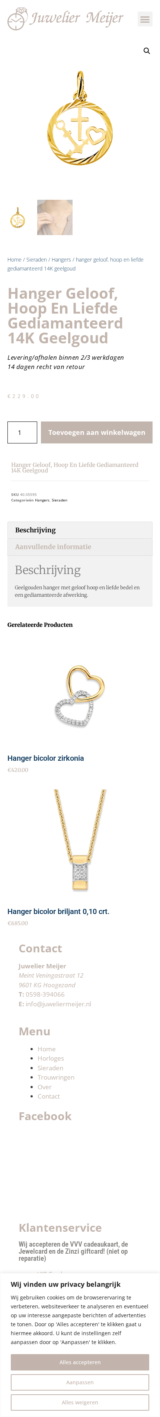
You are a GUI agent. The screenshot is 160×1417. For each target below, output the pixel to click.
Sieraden (36, 259)
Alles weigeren (80, 1402)
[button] (145, 19)
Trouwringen (56, 1077)
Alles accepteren (80, 1362)
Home (14, 259)
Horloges (51, 1058)
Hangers (61, 259)
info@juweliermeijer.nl (58, 1004)
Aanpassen (80, 1382)
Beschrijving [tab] (35, 530)
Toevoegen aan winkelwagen (96, 432)
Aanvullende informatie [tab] (53, 547)
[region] (80, 1345)
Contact (49, 1096)
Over (45, 1087)
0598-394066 (45, 994)
